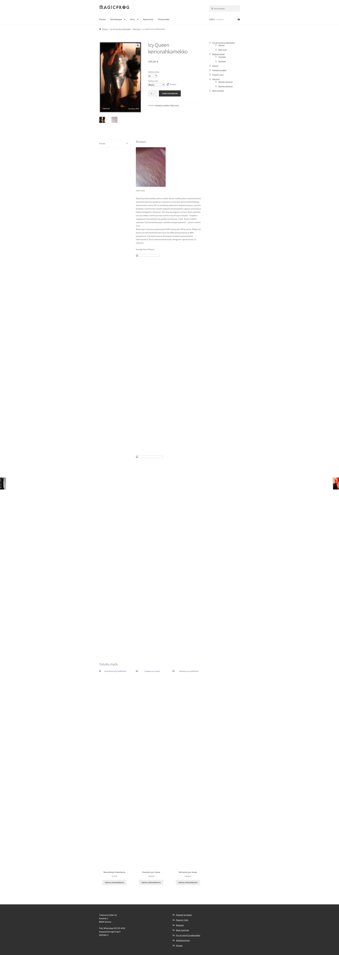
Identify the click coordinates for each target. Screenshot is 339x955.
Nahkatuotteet (218, 54)
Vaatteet (222, 61)
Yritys (132, 19)
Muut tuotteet (218, 90)
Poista (173, 84)
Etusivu (102, 19)
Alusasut (216, 79)
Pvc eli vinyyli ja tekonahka (120, 29)
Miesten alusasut (225, 82)
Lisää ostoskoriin (170, 93)
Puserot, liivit (218, 74)
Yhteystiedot (164, 19)
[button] (138, 45)
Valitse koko (153, 72)
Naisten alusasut (225, 86)
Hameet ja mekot (162, 105)
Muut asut (136, 29)
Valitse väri (153, 81)
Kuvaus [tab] (102, 143)
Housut (221, 45)
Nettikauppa (116, 19)
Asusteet (222, 57)
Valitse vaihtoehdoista (114, 882)
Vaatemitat (148, 19)
